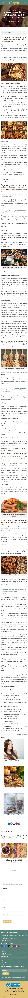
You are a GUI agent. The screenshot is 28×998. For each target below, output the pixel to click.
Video (3, 960)
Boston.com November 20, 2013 (12, 711)
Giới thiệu (4, 951)
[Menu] (25, 2)
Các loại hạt (11, 10)
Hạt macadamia (5, 534)
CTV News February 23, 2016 (11, 730)
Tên (4, 900)
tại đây (16, 686)
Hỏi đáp (4, 962)
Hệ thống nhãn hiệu (6, 954)
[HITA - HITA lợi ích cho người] (14, 2)
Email (4, 907)
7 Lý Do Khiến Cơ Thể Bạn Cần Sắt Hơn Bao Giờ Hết (21, 836)
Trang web (5, 914)
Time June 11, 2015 (9, 721)
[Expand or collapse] (25, 33)
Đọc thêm (14, 870)
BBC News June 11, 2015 (10, 718)
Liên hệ (4, 953)
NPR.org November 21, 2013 (11, 706)
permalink (10, 831)
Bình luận (5, 888)
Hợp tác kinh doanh (6, 964)
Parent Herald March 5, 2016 (11, 723)
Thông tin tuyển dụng (7, 959)
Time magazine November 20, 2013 (13, 709)
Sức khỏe (17, 10)
